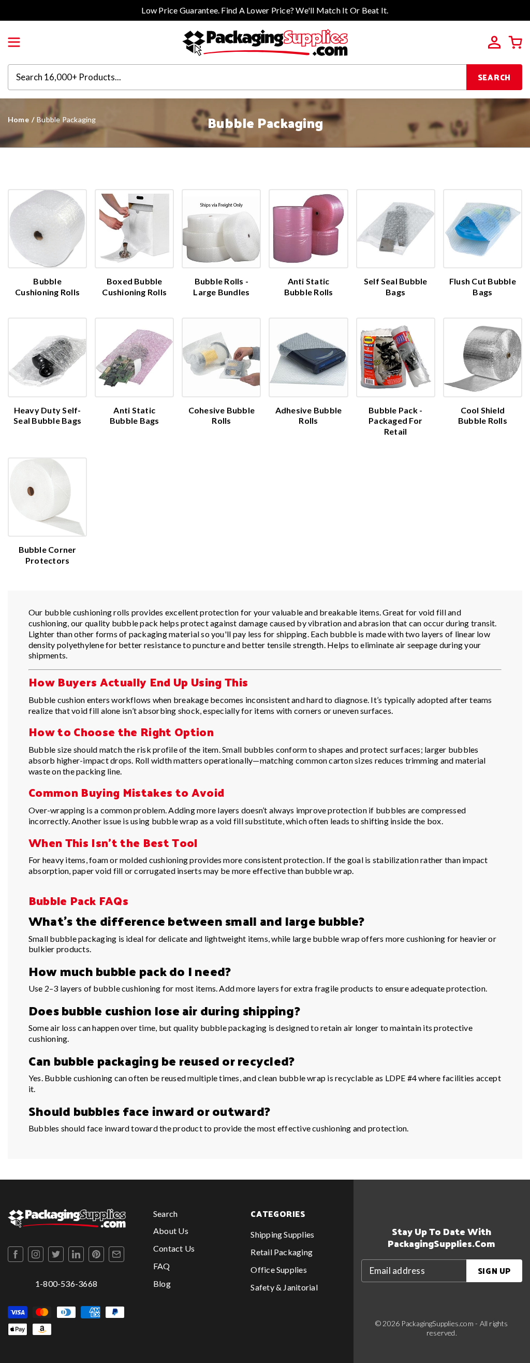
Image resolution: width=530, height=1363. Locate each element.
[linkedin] (76, 1254)
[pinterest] (96, 1254)
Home (18, 119)
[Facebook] (15, 1254)
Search (494, 77)
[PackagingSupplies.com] (265, 41)
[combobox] (237, 77)
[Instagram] (35, 1254)
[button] (14, 42)
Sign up (494, 1271)
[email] (116, 1254)
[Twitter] (56, 1254)
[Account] (494, 42)
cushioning (425, 938)
